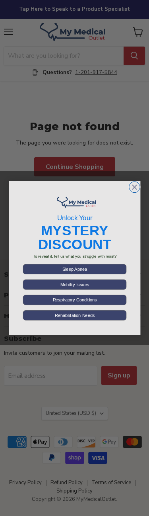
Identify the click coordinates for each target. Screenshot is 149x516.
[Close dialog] (134, 187)
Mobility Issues (74, 284)
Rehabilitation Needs (74, 315)
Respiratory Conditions (74, 299)
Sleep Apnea (74, 269)
